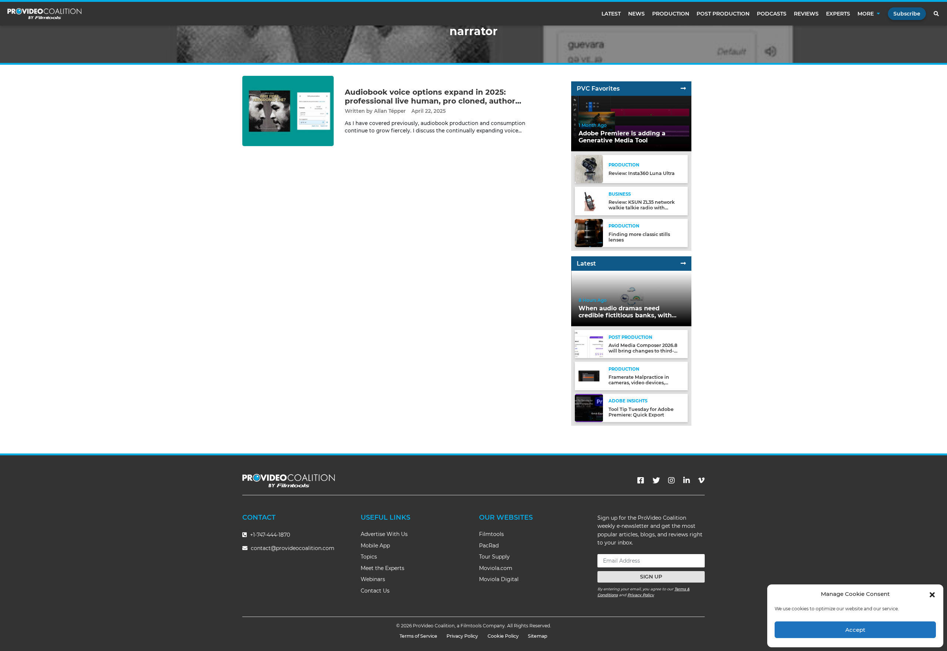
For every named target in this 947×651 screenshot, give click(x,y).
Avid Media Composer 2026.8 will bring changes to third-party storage (643, 351)
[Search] (936, 13)
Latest (611, 13)
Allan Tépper (390, 111)
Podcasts (771, 13)
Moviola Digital (499, 579)
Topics (369, 556)
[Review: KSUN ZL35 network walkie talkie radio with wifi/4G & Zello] (589, 200)
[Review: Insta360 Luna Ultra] (589, 168)
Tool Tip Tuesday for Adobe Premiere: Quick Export (641, 412)
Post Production (723, 13)
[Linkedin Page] (686, 480)
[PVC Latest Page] (683, 263)
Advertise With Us (384, 534)
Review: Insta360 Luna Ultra (642, 173)
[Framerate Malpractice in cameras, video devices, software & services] (589, 375)
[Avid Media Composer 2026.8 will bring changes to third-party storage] (589, 343)
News (636, 13)
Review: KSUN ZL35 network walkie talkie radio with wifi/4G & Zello (642, 207)
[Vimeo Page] (701, 480)
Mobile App (375, 545)
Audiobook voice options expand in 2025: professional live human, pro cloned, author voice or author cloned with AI (430, 101)
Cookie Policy (503, 636)
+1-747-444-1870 (269, 535)
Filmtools (491, 534)
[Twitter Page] (656, 480)
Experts (838, 13)
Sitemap (537, 636)
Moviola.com (495, 568)
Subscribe (906, 13)
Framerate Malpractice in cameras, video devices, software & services (639, 382)
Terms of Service (418, 636)
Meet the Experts (382, 568)
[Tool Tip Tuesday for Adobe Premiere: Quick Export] (589, 407)
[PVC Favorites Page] (683, 88)
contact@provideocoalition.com (292, 548)
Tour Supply (494, 556)
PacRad (489, 545)
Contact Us (375, 590)
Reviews (806, 13)
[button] (932, 594)
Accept (855, 629)
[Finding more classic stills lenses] (589, 232)
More (865, 13)
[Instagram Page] (671, 480)
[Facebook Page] (640, 480)
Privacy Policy (640, 595)
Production (670, 13)
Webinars (373, 579)
